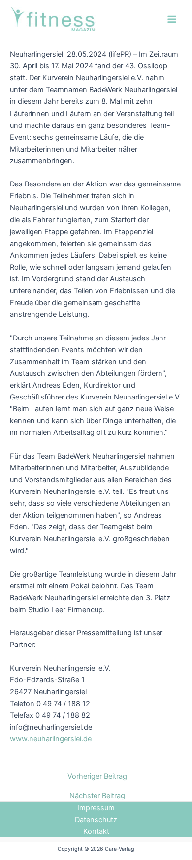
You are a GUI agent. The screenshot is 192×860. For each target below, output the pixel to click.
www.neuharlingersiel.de (51, 739)
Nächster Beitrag (97, 795)
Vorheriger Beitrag (97, 776)
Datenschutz (96, 819)
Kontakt (96, 831)
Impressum (96, 807)
